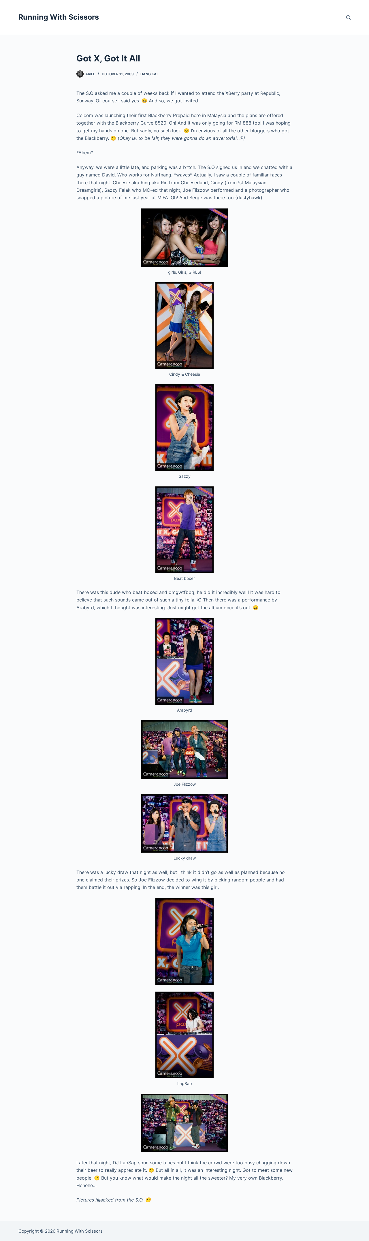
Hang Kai (148, 74)
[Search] (348, 17)
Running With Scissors (58, 17)
